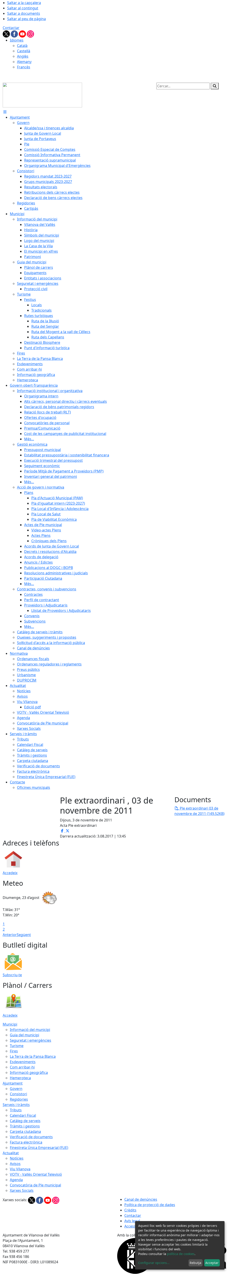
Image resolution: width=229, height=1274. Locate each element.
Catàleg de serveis (25, 1120)
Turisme (16, 1045)
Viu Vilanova (20, 1169)
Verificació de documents (31, 1136)
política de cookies (181, 1254)
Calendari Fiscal (23, 1115)
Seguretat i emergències (30, 1040)
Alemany (24, 61)
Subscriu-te (12, 974)
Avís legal (132, 1220)
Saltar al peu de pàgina (26, 18)
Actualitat (11, 1152)
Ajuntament (13, 1083)
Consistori (18, 1093)
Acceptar (211, 1263)
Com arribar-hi (22, 1067)
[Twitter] (7, 33)
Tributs (16, 1110)
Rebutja (195, 1263)
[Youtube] (23, 33)
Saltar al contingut (22, 8)
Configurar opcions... (154, 1263)
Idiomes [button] (16, 40)
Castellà (23, 50)
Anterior (10, 934)
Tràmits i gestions (25, 1126)
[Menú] (5, 111)
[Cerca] (215, 86)
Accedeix (10, 872)
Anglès (22, 56)
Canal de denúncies (140, 1199)
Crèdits (130, 1210)
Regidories (19, 1099)
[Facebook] (15, 33)
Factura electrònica (26, 1142)
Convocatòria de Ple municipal (35, 1185)
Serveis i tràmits (16, 1104)
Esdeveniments (23, 1061)
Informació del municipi (30, 1029)
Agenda (16, 1179)
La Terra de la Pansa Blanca (33, 1056)
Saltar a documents (23, 13)
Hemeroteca (20, 1077)
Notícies (16, 1158)
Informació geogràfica (29, 1072)
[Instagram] (30, 33)
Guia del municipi (24, 1035)
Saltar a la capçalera (24, 2)
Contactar (11, 27)
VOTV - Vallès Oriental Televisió (36, 1174)
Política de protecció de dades (149, 1204)
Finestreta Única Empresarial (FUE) (39, 1147)
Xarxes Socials (22, 1190)
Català (22, 45)
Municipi (10, 1024)
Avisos (15, 1163)
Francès (23, 67)
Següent (24, 934)
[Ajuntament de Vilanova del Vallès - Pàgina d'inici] (42, 94)
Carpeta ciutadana (25, 1131)
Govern (16, 1088)
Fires (14, 1051)
